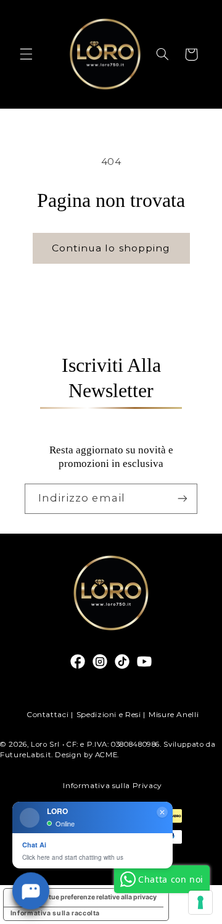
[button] (26, 54)
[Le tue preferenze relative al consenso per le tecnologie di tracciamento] (200, 902)
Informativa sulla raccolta (55, 913)
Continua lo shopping (111, 248)
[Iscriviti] (182, 499)
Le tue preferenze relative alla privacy (98, 897)
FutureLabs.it (25, 754)
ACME (106, 754)
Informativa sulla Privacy (112, 785)
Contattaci (47, 714)
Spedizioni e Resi (108, 714)
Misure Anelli (174, 714)
